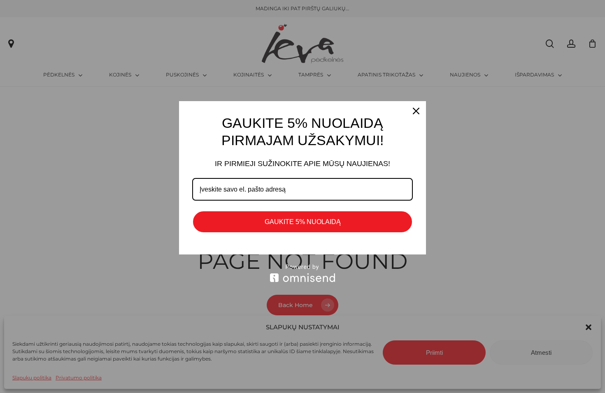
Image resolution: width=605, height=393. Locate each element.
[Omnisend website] (302, 273)
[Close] (416, 111)
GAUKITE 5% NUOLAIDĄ (303, 221)
